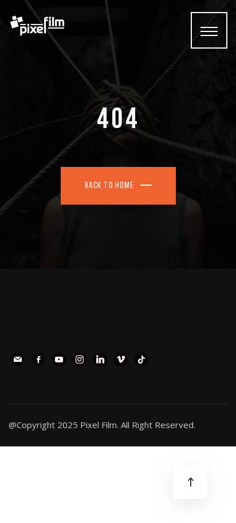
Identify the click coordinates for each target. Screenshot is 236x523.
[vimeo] (121, 358)
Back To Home (110, 186)
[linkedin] (100, 358)
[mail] (18, 358)
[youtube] (59, 358)
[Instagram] (79, 358)
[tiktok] (141, 358)
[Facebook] (38, 358)
